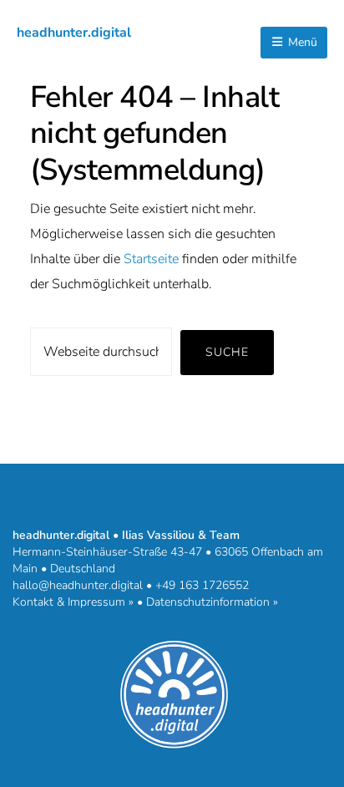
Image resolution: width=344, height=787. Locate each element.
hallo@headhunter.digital (78, 585)
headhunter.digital (74, 32)
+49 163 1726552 (202, 585)
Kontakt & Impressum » (73, 602)
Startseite (151, 259)
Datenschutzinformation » (212, 602)
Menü (301, 42)
